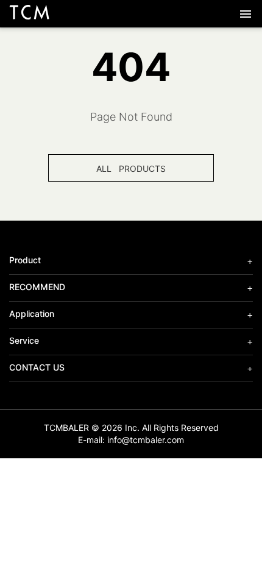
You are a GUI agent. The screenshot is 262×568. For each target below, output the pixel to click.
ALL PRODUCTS (131, 168)
